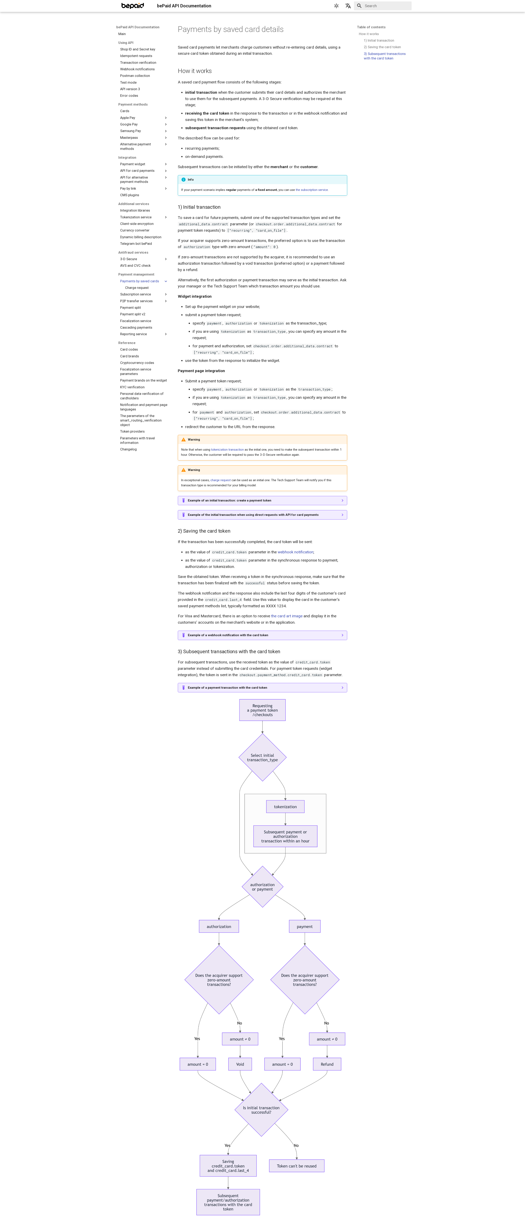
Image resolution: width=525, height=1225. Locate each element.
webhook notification (295, 552)
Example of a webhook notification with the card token (228, 635)
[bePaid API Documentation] (132, 6)
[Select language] (348, 6)
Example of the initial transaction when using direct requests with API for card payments (253, 515)
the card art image (286, 616)
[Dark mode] (336, 6)
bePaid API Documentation (137, 27)
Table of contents (371, 27)
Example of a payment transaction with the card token (227, 687)
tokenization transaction (227, 449)
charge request (220, 480)
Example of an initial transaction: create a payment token (229, 500)
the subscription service (312, 190)
